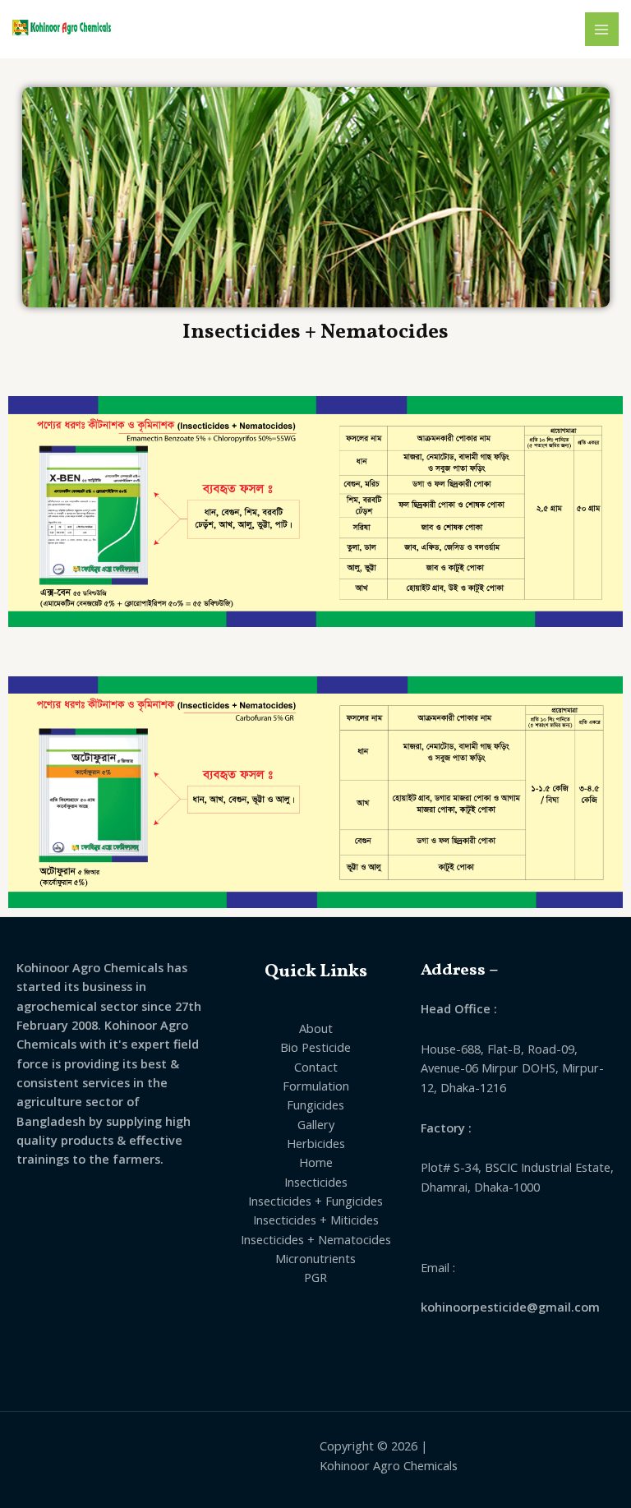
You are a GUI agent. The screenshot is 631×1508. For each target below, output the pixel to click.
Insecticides (316, 1182)
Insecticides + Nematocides (316, 1239)
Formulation (316, 1085)
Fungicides (315, 1104)
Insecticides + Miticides (316, 1219)
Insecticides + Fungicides (315, 1200)
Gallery (315, 1124)
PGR (315, 1277)
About (316, 1028)
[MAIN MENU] (602, 29)
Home (316, 1162)
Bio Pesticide (315, 1047)
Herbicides (316, 1143)
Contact (316, 1066)
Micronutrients (315, 1258)
